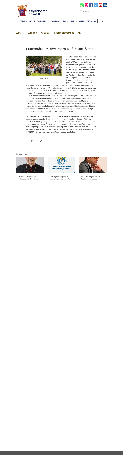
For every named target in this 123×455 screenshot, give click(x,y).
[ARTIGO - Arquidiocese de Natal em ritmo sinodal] (93, 165)
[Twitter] (96, 5)
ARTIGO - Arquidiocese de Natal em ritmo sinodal (90, 177)
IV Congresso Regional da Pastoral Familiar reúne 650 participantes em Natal (59, 177)
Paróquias (46, 33)
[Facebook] (91, 5)
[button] (55, 21)
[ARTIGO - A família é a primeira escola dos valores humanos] (30, 165)
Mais (80, 33)
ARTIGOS (32, 33)
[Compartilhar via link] (41, 141)
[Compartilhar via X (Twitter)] (31, 141)
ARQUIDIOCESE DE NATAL (38, 13)
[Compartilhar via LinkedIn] (36, 141)
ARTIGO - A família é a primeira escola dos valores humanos (28, 177)
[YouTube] (100, 5)
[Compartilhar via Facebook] (27, 141)
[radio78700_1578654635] (105, 5)
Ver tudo (104, 154)
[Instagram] (86, 5)
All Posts (20, 33)
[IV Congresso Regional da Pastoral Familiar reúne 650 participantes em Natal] (61, 165)
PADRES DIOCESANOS (64, 33)
